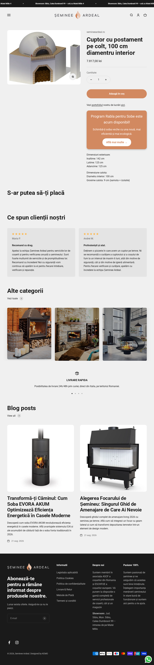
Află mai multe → (116, 142)
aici (123, 105)
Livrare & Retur (64, 589)
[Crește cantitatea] (106, 79)
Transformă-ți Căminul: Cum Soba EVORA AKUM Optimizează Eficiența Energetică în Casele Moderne (38, 506)
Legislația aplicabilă (67, 572)
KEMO (45, 653)
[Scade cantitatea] (91, 79)
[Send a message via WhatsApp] (148, 659)
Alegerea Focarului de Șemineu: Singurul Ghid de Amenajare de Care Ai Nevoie (111, 504)
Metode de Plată (65, 595)
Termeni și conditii (66, 600)
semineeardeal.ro (96, 32)
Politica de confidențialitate (71, 583)
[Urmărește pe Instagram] (17, 642)
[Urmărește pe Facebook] (9, 642)
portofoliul (97, 105)
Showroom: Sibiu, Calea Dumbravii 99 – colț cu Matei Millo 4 (49, 4)
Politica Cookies (65, 578)
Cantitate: (92, 72)
